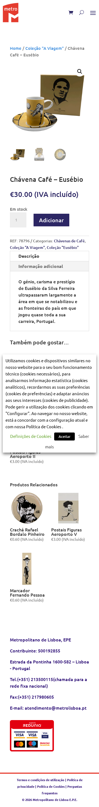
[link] (11, 12)
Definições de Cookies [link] (30, 436)
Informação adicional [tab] (40, 266)
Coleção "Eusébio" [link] (63, 247)
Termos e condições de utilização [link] (41, 780)
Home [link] (15, 48)
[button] (93, 12)
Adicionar (51, 220)
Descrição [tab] (28, 256)
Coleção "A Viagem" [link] (44, 48)
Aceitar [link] (64, 436)
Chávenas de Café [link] (69, 240)
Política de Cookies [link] (51, 786)
